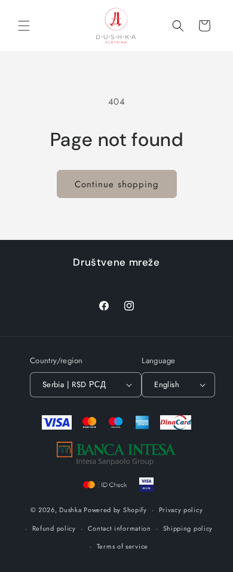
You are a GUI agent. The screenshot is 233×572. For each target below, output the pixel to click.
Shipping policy (188, 528)
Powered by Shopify (115, 510)
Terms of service (122, 546)
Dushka (70, 510)
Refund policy (54, 528)
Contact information (119, 528)
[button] (24, 26)
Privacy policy (181, 510)
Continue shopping (117, 184)
